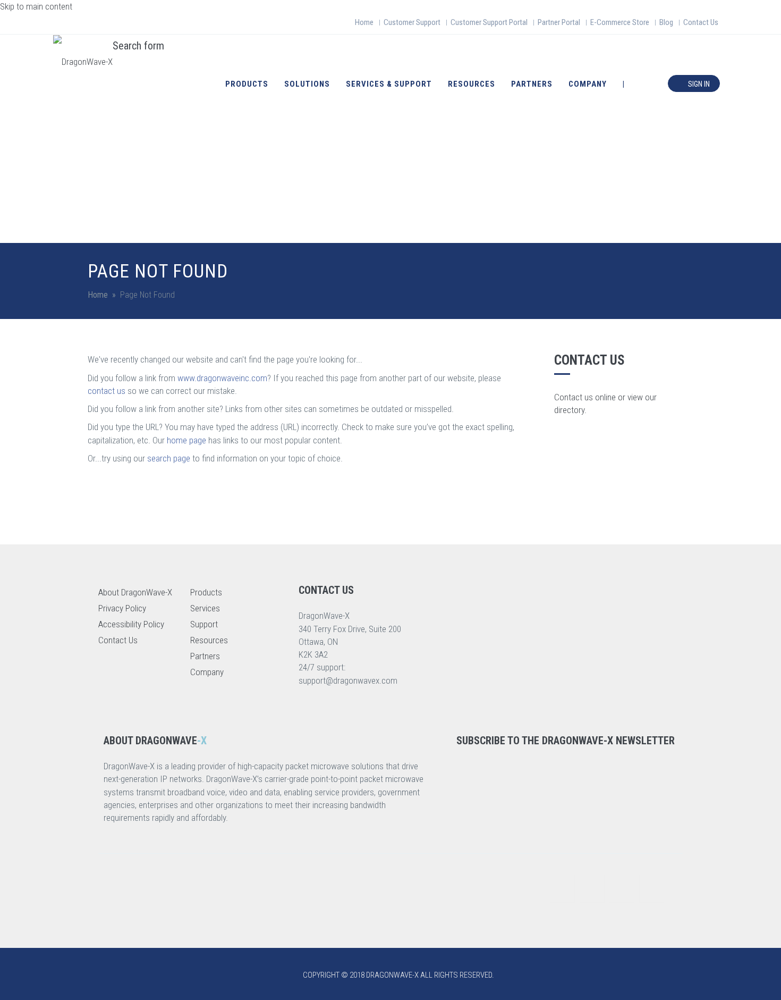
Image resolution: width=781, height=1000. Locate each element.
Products (246, 84)
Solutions (307, 84)
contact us (106, 390)
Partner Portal (559, 22)
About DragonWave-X (135, 592)
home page (186, 440)
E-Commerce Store (619, 22)
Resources (471, 84)
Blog (666, 22)
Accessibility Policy (131, 624)
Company (587, 84)
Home (364, 22)
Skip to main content (36, 6)
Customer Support (412, 22)
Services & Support (389, 84)
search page (168, 458)
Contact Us (700, 22)
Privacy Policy (122, 608)
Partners (532, 84)
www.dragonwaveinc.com (222, 378)
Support (204, 624)
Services (205, 608)
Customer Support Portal (489, 22)
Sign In (698, 84)
